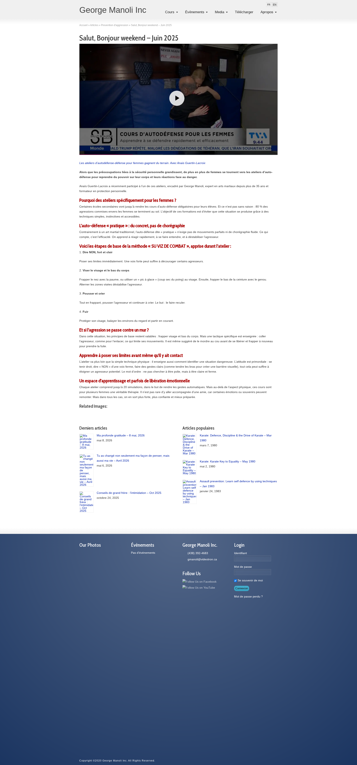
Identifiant (240, 553)
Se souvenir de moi (250, 580)
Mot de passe (243, 566)
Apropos (267, 12)
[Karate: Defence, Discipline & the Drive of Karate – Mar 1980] (189, 444)
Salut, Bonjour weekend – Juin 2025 (128, 37)
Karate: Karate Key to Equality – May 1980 (227, 461)
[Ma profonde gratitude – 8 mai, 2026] (86, 441)
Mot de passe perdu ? (248, 596)
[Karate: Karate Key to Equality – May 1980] (189, 467)
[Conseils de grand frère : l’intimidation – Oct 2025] (86, 502)
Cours (169, 12)
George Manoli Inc (112, 9)
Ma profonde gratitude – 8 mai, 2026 (121, 435)
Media (219, 12)
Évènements (194, 12)
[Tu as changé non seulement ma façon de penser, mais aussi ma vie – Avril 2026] (86, 470)
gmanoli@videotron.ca (202, 559)
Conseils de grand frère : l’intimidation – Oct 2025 (129, 492)
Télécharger (244, 12)
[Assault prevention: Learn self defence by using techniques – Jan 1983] (189, 492)
